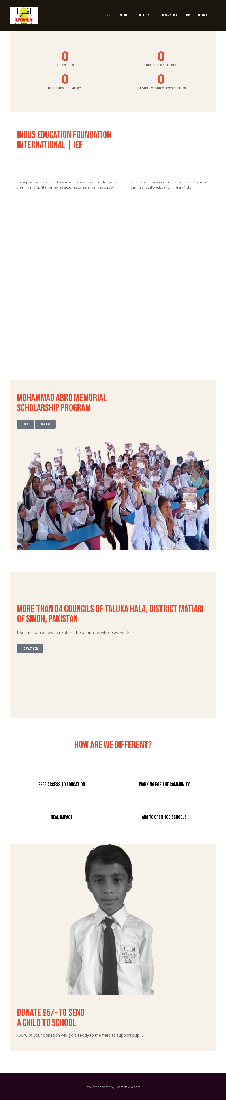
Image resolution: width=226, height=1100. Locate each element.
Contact (203, 15)
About (123, 15)
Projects (143, 15)
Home (108, 15)
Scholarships (168, 15)
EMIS (187, 15)
